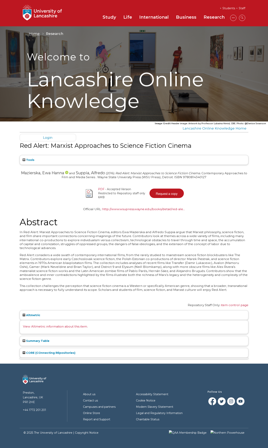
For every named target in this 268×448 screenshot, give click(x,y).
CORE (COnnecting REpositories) (50, 353)
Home (34, 34)
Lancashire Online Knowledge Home (214, 128)
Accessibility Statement (152, 394)
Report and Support (96, 419)
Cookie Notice (145, 400)
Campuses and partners (99, 407)
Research (214, 17)
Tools (29, 160)
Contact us (90, 400)
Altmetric (32, 315)
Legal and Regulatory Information (159, 413)
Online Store (91, 413)
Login (48, 137)
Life (127, 17)
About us (89, 394)
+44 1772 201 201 (34, 410)
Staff (242, 8)
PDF (101, 189)
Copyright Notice (86, 432)
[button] (166, 193)
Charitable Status (147, 419)
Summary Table (37, 341)
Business (186, 17)
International (154, 17)
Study (109, 17)
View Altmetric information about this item (55, 326)
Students (228, 8)
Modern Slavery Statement (154, 407)
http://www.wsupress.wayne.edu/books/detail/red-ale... (143, 209)
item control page (234, 305)
